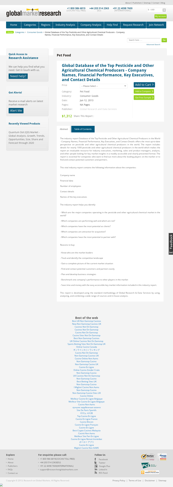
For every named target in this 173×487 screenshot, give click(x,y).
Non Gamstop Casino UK (86, 364)
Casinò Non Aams (86, 433)
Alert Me (16, 110)
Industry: (66, 96)
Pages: (65, 104)
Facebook (103, 459)
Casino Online (86, 395)
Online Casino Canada (86, 346)
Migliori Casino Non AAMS (86, 447)
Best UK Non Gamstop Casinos (86, 321)
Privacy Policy (119, 480)
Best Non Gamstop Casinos (86, 338)
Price (64, 85)
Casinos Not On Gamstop (86, 326)
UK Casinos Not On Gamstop (86, 375)
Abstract (64, 129)
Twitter (102, 462)
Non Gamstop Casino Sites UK (86, 393)
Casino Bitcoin (86, 421)
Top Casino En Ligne (86, 416)
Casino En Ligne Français (86, 424)
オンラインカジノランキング (86, 349)
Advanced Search (153, 44)
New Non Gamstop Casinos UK (86, 323)
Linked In (103, 469)
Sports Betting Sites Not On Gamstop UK (86, 344)
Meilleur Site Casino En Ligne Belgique (87, 401)
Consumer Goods (89, 96)
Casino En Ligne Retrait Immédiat (86, 439)
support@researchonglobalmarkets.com (59, 469)
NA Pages (85, 104)
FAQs (10, 469)
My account (160, 16)
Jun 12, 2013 (86, 100)
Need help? (18, 76)
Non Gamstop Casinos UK (87, 355)
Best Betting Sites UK (86, 381)
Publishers (137, 3)
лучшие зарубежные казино (86, 407)
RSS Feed (103, 472)
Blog (163, 3)
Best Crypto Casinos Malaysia (87, 430)
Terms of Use (135, 480)
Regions (45, 24)
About (128, 3)
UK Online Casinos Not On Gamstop (86, 341)
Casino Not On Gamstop (86, 332)
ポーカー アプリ (86, 442)
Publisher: (67, 109)
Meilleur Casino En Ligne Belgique (87, 398)
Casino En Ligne (86, 367)
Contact (156, 3)
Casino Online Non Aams (86, 358)
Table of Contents (83, 129)
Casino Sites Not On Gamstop (86, 335)
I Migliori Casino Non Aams (86, 387)
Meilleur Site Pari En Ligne (86, 436)
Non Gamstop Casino (86, 361)
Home (13, 24)
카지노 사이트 (86, 413)
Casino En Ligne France (86, 419)
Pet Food (84, 91)
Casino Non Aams (86, 404)
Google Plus (104, 466)
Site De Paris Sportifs (86, 410)
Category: (67, 91)
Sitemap (147, 3)
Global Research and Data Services (98, 109)
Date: (65, 100)
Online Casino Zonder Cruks (86, 370)
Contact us (13, 473)
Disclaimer (150, 480)
